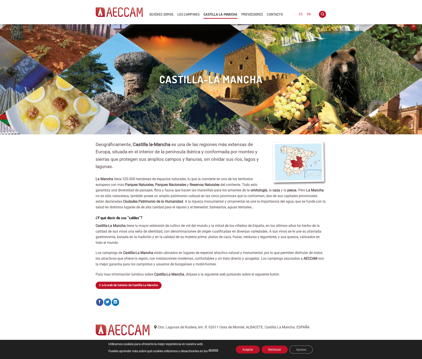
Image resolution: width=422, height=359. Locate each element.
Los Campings (188, 14)
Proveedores (252, 14)
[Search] (322, 14)
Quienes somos (161, 14)
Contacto (275, 14)
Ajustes (301, 349)
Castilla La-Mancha (220, 14)
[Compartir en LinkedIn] (115, 302)
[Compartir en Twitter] (107, 302)
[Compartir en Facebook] (99, 302)
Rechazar (274, 349)
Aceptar (247, 349)
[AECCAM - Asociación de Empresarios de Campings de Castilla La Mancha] (119, 12)
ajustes (213, 350)
